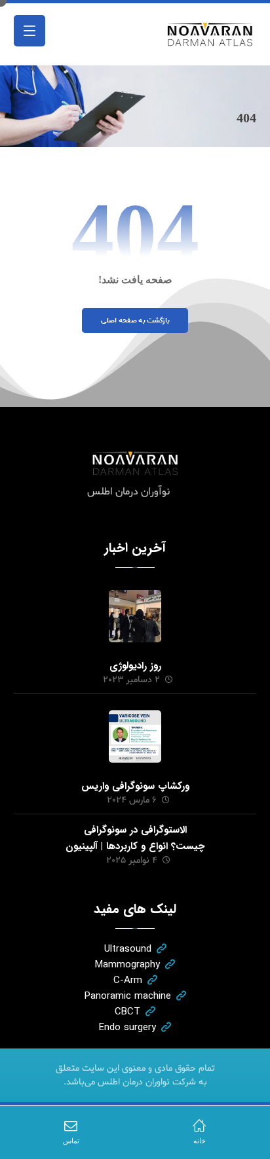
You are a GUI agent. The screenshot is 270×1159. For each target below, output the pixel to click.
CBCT (127, 1012)
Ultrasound (127, 949)
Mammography (127, 965)
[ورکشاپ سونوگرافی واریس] (135, 736)
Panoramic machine (128, 996)
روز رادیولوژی (135, 666)
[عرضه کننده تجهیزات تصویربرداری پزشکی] (210, 34)
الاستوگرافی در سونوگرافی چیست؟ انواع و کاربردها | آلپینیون (135, 838)
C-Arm (127, 980)
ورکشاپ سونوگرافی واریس (135, 786)
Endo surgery (127, 1027)
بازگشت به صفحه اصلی (135, 320)
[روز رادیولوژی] (135, 616)
